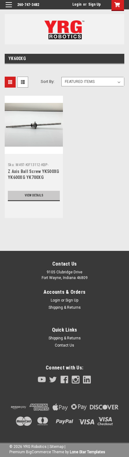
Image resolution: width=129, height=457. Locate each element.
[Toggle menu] (8, 8)
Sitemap (56, 446)
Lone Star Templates (87, 452)
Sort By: (47, 81)
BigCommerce (38, 452)
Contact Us (64, 345)
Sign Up (94, 4)
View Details (34, 195)
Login (76, 4)
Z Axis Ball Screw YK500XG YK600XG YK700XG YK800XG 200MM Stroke (33, 177)
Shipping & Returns (65, 307)
